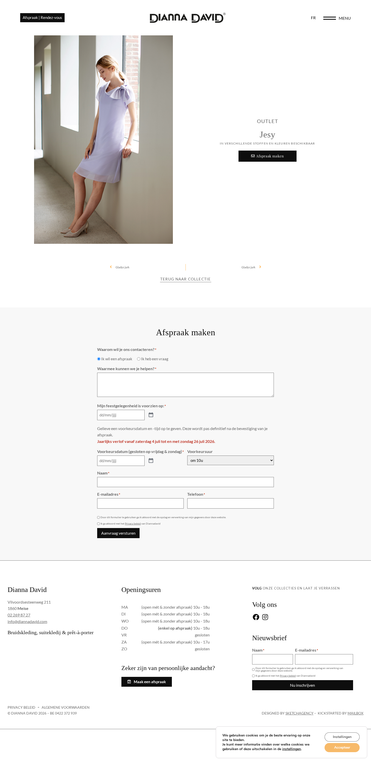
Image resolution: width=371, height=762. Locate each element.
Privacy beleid (133, 523)
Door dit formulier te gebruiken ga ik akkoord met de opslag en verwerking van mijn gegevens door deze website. (163, 517)
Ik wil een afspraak (116, 359)
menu (345, 18)
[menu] (329, 18)
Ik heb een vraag (154, 359)
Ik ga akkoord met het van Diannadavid (130, 523)
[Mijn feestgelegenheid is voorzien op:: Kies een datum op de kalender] (151, 415)
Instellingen (342, 736)
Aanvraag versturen (118, 533)
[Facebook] (256, 618)
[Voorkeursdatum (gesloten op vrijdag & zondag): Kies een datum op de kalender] (151, 461)
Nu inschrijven (302, 685)
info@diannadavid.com (27, 621)
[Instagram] (265, 618)
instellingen (291, 749)
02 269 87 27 (19, 614)
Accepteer (342, 747)
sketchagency (299, 713)
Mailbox (355, 713)
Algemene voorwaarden (66, 707)
